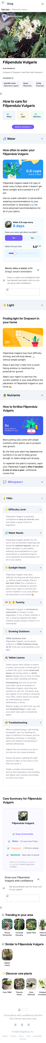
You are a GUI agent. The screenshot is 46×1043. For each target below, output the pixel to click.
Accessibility (37, 1036)
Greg (31, 204)
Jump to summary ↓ (23, 127)
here (8, 650)
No (14, 238)
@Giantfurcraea (15, 16)
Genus (25, 83)
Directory (23, 1039)
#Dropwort (15, 482)
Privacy (21, 1036)
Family (38, 83)
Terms (28, 1036)
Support (5, 1036)
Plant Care (5, 9)
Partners (13, 1036)
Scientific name (10, 83)
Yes (32, 238)
